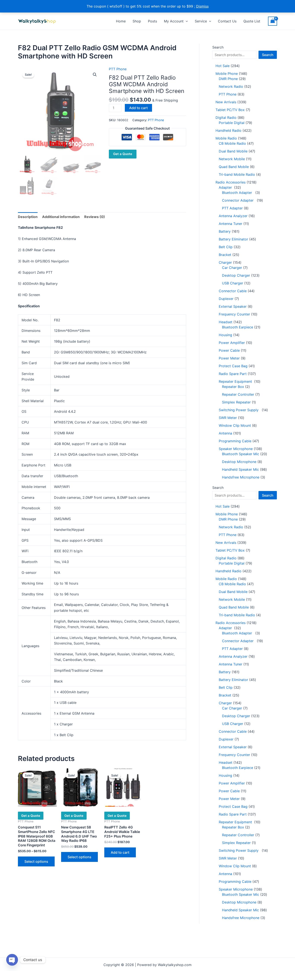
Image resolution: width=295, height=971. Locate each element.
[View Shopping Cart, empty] (272, 21)
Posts (152, 21)
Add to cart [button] (120, 852)
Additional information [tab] (61, 217)
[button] (186, 21)
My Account (174, 21)
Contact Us (227, 21)
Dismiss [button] (202, 6)
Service (201, 21)
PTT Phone (118, 69)
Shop (137, 21)
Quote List (251, 21)
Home (121, 21)
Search (218, 47)
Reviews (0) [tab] (94, 217)
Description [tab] (28, 217)
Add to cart (138, 108)
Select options (36, 861)
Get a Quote (122, 154)
